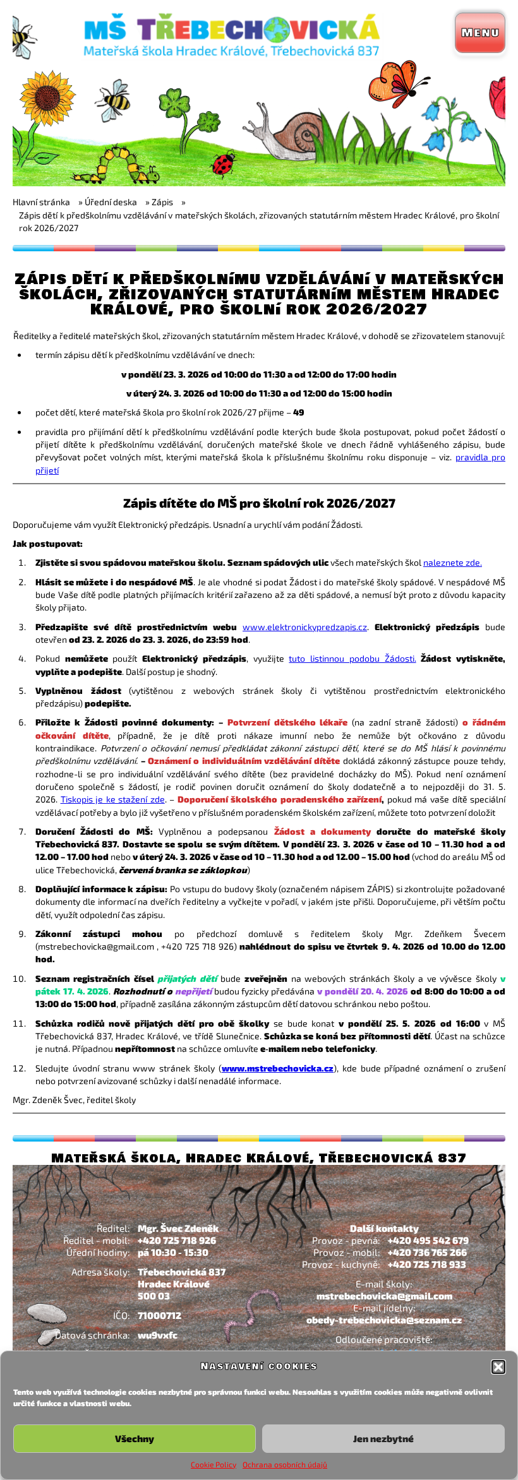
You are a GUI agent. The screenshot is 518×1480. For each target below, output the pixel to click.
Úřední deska (111, 201)
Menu (480, 33)
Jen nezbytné (383, 1438)
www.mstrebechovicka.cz (278, 1068)
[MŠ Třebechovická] (259, 182)
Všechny (134, 1438)
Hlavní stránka (41, 201)
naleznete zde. (452, 562)
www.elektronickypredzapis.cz (305, 626)
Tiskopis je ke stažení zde (113, 799)
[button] (498, 1367)
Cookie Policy (213, 1464)
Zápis (162, 201)
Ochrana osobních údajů (285, 1464)
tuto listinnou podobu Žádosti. (352, 658)
